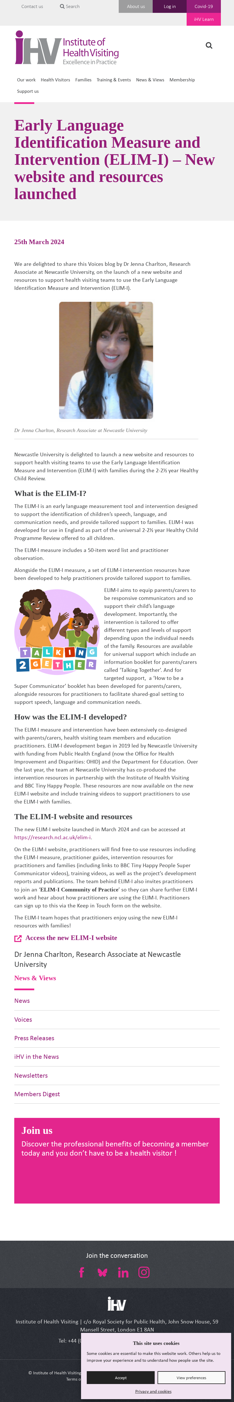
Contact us (32, 6)
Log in (170, 6)
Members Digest (37, 1094)
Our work (26, 79)
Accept (121, 1377)
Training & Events (114, 79)
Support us (28, 91)
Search (72, 6)
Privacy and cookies (153, 1391)
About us (136, 6)
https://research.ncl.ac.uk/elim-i (52, 837)
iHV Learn (204, 19)
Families (83, 79)
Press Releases (34, 1038)
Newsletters (31, 1075)
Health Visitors (55, 79)
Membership (182, 79)
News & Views (150, 79)
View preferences (191, 1377)
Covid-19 (204, 6)
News (22, 1000)
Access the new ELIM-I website (71, 937)
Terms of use (78, 1379)
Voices (23, 1019)
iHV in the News (36, 1056)
